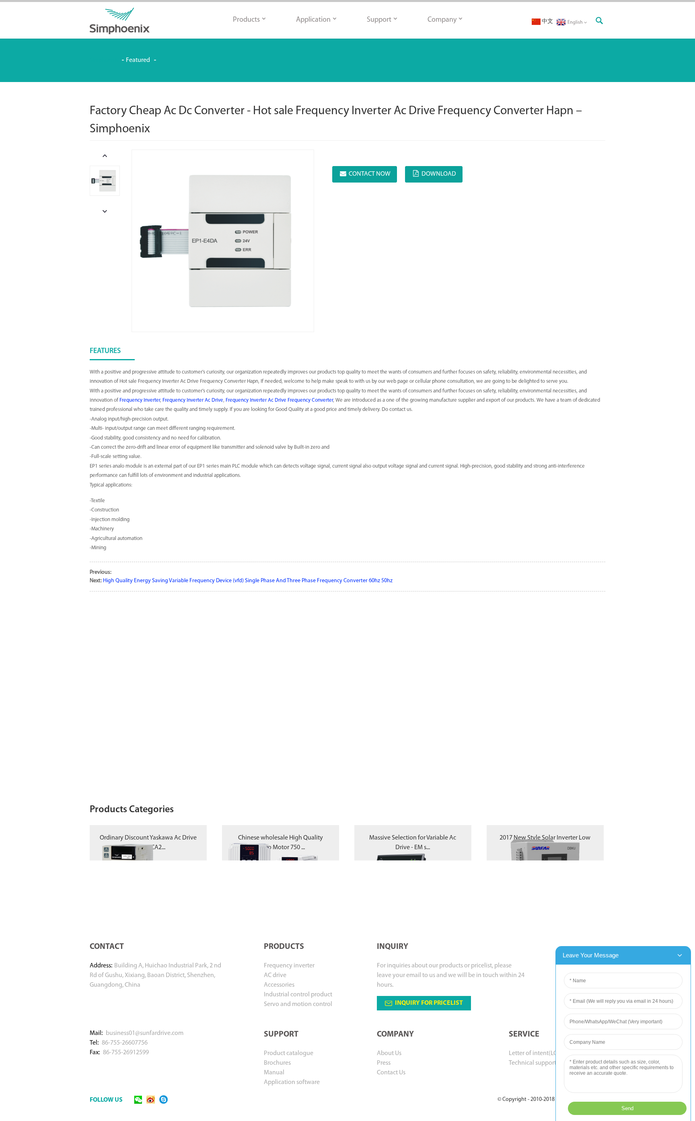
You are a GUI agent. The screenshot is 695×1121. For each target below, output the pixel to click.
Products (246, 20)
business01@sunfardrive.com (144, 1033)
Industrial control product (298, 995)
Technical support (532, 1063)
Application (313, 20)
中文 (547, 21)
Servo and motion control (298, 1004)
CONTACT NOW (370, 174)
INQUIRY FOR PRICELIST (429, 1003)
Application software (292, 1082)
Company (442, 20)
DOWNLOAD (439, 174)
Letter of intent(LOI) (535, 1053)
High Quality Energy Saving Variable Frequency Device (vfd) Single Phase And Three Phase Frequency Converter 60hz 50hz (248, 581)
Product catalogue (288, 1053)
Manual (274, 1073)
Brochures (277, 1063)
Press (384, 1063)
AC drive (275, 975)
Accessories (279, 985)
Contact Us (391, 1073)
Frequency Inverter (139, 400)
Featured (138, 60)
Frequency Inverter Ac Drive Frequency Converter (279, 400)
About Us (389, 1053)
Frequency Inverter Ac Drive (192, 400)
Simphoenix (104, 60)
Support (379, 20)
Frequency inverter (289, 966)
